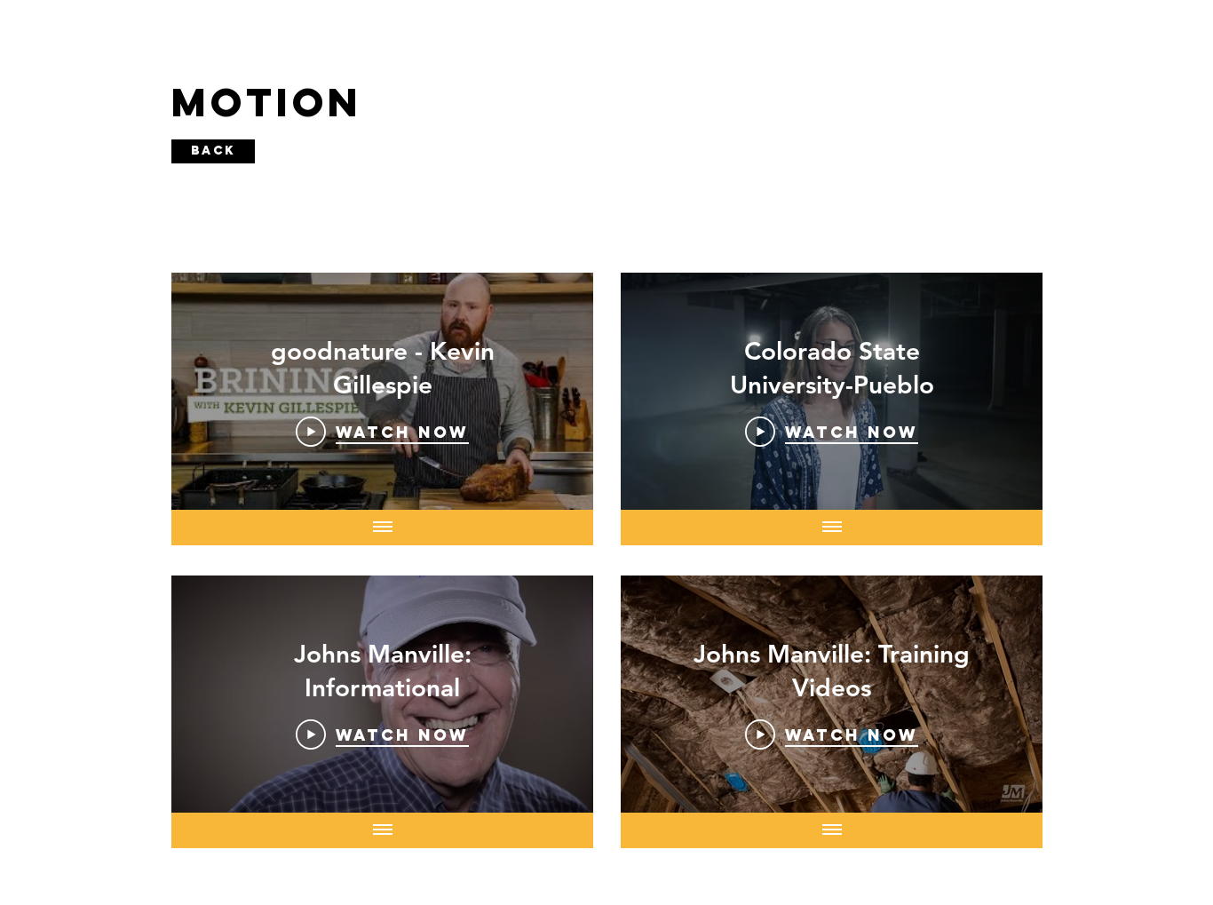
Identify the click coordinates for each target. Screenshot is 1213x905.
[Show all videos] (382, 527)
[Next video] (556, 391)
